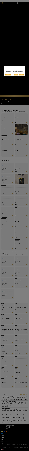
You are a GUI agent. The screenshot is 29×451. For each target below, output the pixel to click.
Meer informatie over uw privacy (19, 72)
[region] (14, 71)
